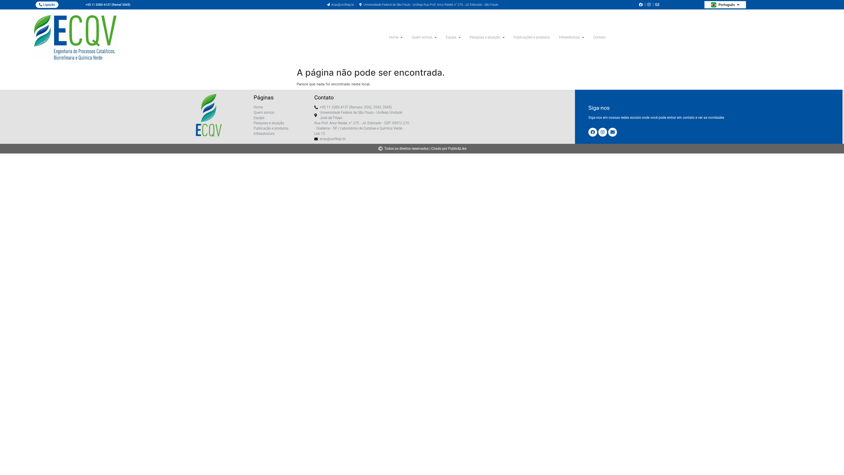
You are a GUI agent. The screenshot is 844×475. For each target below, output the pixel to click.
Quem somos (422, 37)
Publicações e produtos (532, 37)
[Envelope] (612, 132)
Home (393, 37)
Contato (599, 37)
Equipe (451, 37)
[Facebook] (592, 132)
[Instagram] (602, 132)
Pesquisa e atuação (485, 37)
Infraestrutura (569, 37)
